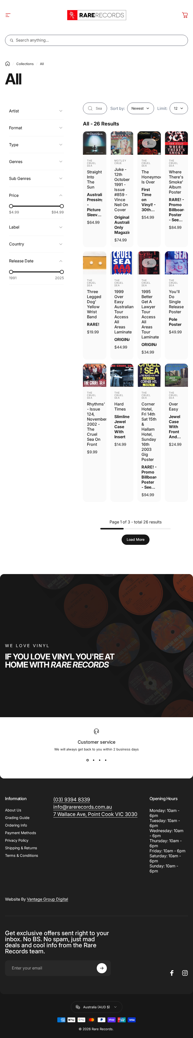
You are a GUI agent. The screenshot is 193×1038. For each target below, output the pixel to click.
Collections (25, 64)
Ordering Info (16, 825)
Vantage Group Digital (47, 899)
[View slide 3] (99, 760)
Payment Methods (20, 833)
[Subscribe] (102, 968)
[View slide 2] (93, 760)
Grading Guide (17, 817)
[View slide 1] (87, 760)
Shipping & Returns (21, 848)
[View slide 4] (106, 760)
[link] (95, 814)
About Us (13, 810)
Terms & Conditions (21, 855)
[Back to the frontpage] (7, 63)
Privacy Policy (16, 840)
